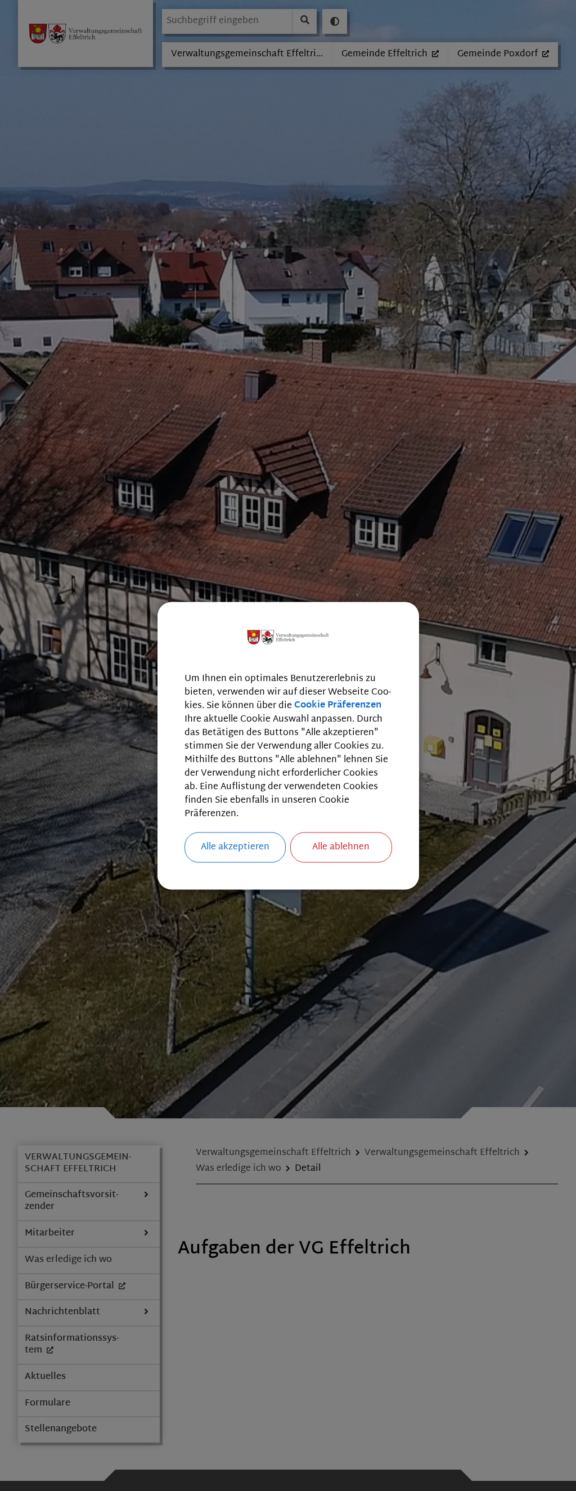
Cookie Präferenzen (337, 705)
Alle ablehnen (341, 847)
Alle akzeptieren (235, 847)
